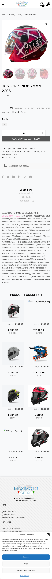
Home (3, 15)
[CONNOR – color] (13, 353)
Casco (11, 15)
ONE (19, 15)
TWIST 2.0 (39, 331)
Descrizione (26, 189)
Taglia (5, 119)
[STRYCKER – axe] (39, 353)
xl (5, 124)
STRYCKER (39, 374)
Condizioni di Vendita (11, 529)
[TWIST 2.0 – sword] (39, 311)
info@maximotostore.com (15, 517)
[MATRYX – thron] (39, 396)
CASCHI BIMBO (30, 15)
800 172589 (9, 515)
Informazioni (26, 193)
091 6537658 (10, 512)
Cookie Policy (24, 576)
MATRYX (39, 416)
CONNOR (13, 331)
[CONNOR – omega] (13, 311)
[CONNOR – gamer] (13, 396)
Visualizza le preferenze (26, 570)
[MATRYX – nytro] (39, 438)
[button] (48, 535)
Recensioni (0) (26, 200)
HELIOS (13, 459)
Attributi (26, 197)
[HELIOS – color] (13, 438)
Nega (26, 564)
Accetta (26, 557)
